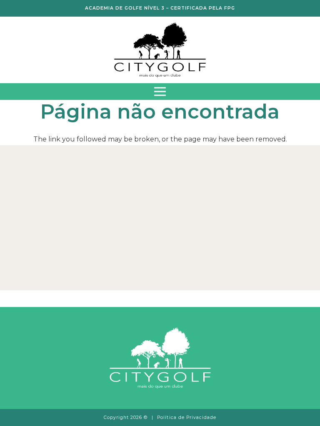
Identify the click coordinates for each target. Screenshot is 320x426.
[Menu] (160, 91)
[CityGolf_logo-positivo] (160, 50)
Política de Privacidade (186, 417)
